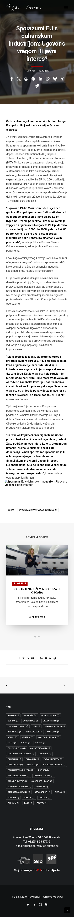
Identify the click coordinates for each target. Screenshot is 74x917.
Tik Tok (60, 792)
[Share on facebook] (11, 78)
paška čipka (15, 765)
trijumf (13, 798)
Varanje (44, 798)
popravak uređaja (54, 765)
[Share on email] (36, 85)
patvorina (32, 759)
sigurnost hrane (41, 781)
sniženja (42, 787)
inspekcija (15, 732)
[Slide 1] (35, 637)
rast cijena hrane (18, 776)
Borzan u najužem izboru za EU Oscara (37, 590)
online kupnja (17, 748)
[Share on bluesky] (54, 78)
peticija (33, 765)
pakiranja (14, 759)
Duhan (11, 510)
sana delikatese (17, 781)
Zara (28, 803)
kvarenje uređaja (48, 737)
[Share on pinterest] (33, 78)
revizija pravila (43, 776)
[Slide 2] (39, 637)
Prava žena (38, 617)
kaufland (53, 732)
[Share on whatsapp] (47, 78)
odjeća (40, 743)
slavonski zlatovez (19, 787)
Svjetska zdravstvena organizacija (38, 510)
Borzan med (30, 721)
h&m (36, 726)
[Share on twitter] (18, 78)
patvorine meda (53, 759)
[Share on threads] (26, 78)
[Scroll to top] (67, 910)
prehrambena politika (21, 770)
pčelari (43, 770)
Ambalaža (30, 715)
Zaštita (42, 803)
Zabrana (13, 803)
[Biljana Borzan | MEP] (23, 7)
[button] (66, 7)
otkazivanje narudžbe (21, 754)
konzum (27, 737)
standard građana (19, 792)
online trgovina (40, 748)
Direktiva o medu (18, 726)
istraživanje (34, 732)
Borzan (13, 721)
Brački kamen (51, 721)
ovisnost (45, 754)
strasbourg (42, 792)
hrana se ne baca (55, 726)
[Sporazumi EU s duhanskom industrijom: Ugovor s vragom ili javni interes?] (37, 484)
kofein (12, 737)
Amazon (13, 715)
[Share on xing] (62, 78)
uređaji (29, 798)
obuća (25, 743)
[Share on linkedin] (40, 78)
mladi (12, 743)
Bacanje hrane (50, 715)
